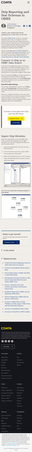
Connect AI (19, 360)
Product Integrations (6, 390)
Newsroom (19, 393)
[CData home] (7, 2)
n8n (18, 426)
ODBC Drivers (4, 357)
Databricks (19, 418)
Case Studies (4, 418)
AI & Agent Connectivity (7, 393)
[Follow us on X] (27, 26)
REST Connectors (5, 370)
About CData (20, 387)
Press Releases (20, 390)
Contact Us (20, 406)
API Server (4, 367)
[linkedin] (2, 341)
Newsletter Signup (6, 426)
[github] (9, 341)
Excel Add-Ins (4, 373)
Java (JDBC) (4, 360)
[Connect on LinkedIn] (30, 26)
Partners (19, 401)
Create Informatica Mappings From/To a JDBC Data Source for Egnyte (18, 264)
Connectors (4, 387)
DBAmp (19, 365)
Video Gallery (4, 431)
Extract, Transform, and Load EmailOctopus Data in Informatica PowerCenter (16, 287)
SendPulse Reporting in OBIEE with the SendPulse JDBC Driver (17, 293)
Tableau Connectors (6, 378)
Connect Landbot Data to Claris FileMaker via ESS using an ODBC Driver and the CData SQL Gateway (17, 304)
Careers (19, 403)
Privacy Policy (13, 442)
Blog (2, 420)
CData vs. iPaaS (5, 398)
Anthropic (19, 415)
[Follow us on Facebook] (24, 26)
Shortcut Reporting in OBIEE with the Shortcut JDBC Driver (16, 298)
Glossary (3, 428)
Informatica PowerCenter (19, 52)
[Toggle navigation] (28, 2)
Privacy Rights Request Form (12, 445)
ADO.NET (3, 362)
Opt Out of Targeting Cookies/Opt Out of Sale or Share (16, 449)
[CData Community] (12, 341)
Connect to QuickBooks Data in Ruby (17, 309)
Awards (19, 395)
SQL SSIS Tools (20, 362)
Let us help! (16, 122)
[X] (6, 341)
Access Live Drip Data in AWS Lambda (17, 312)
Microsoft (19, 423)
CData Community (6, 415)
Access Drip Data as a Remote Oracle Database (15, 57)
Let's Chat (6, 346)
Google (18, 420)
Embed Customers (6, 395)
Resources (4, 423)
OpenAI (19, 428)
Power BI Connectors (6, 375)
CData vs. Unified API (6, 401)
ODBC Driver (11, 38)
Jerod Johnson (12, 24)
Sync (18, 357)
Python (3, 365)
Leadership (20, 398)
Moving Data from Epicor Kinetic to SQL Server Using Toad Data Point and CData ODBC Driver (17, 280)
